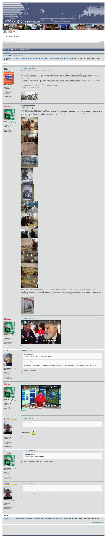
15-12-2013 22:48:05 (30, 483)
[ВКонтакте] (4, 32)
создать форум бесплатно (97, 522)
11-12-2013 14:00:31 (30, 318)
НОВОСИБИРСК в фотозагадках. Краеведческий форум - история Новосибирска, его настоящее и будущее (31, 58)
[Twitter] (6, 32)
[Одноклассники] (9, 32)
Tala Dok (6, 350)
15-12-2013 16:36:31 (30, 418)
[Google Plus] (14, 32)
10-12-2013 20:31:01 (30, 105)
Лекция (22, 412)
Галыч (5, 68)
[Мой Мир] (11, 32)
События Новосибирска (65, 58)
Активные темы (7, 52)
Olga (5, 105)
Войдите (12, 55)
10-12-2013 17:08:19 (30, 68)
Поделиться (23, 68)
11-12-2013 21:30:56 (30, 383)
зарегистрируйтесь (20, 55)
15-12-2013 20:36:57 (30, 450)
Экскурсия (23, 410)
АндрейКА (6, 418)
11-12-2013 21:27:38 (30, 350)
